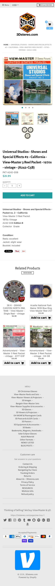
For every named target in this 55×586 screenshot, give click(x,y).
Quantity (7, 182)
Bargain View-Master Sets (27, 403)
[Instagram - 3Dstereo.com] (14, 520)
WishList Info (27, 491)
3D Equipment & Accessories (26, 424)
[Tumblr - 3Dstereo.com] (24, 520)
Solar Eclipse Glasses (27, 433)
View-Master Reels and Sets (26, 394)
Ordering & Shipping (27, 467)
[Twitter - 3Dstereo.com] (5, 520)
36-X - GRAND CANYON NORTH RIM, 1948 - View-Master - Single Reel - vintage (14, 309)
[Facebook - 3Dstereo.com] (9, 520)
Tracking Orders (27, 473)
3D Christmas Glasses (27, 391)
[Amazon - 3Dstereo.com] (27, 524)
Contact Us (27, 464)
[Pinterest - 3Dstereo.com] (19, 520)
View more (27, 273)
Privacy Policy (27, 482)
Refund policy (27, 494)
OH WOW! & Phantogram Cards (28, 415)
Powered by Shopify (27, 577)
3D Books (27, 427)
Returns (27, 476)
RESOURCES (27, 488)
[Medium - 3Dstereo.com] (48, 520)
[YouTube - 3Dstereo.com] (29, 520)
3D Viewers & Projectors (26, 412)
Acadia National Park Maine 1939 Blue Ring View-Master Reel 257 (41, 308)
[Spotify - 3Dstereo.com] (38, 520)
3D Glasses (26, 409)
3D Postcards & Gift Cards (26, 418)
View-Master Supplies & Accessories (26, 406)
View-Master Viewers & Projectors (26, 397)
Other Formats (26, 439)
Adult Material (27, 436)
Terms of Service (27, 485)
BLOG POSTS (26, 446)
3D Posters (26, 421)
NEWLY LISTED (27, 442)
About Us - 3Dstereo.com (27, 479)
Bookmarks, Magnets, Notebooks (26, 430)
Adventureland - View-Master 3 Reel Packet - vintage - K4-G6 (41, 353)
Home (5, 45)
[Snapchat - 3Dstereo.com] (34, 520)
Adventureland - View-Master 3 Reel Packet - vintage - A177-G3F (14, 353)
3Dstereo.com (31, 574)
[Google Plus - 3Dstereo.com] (43, 520)
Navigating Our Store (27, 470)
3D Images (26, 400)
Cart (46, 5)
